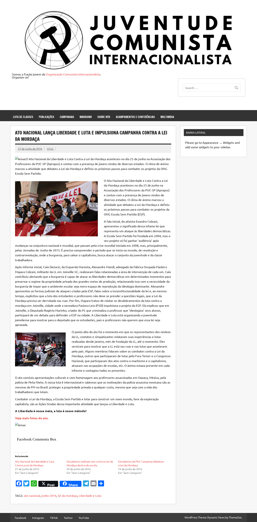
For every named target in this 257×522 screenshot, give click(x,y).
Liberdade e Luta (90, 495)
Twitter (68, 517)
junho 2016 (48, 495)
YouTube (84, 517)
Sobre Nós (103, 117)
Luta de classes (23, 117)
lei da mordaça (67, 495)
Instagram (38, 517)
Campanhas (67, 117)
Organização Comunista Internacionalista (73, 74)
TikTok (54, 517)
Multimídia (167, 117)
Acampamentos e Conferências (135, 117)
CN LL (50, 148)
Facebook (20, 517)
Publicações (46, 117)
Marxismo (86, 117)
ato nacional (32, 495)
